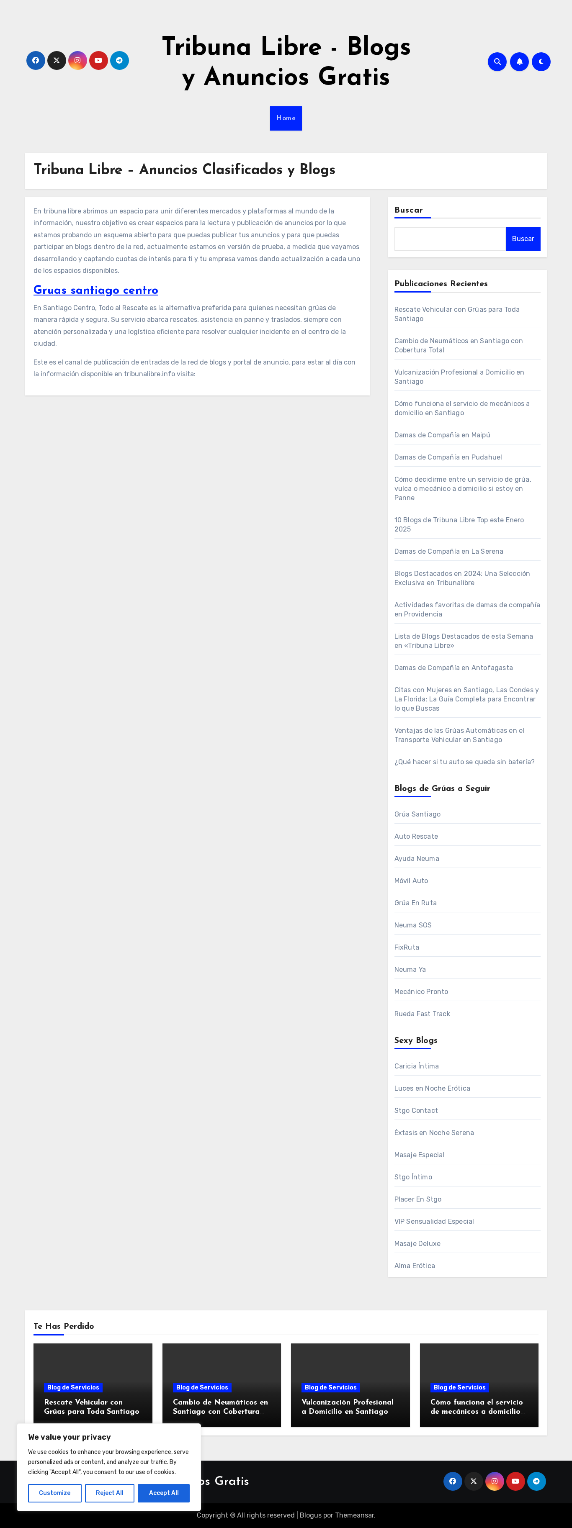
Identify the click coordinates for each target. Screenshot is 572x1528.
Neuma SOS (413, 925)
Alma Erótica (414, 1266)
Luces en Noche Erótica (432, 1088)
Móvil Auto (411, 881)
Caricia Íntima (416, 1066)
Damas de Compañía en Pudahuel (448, 457)
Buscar (409, 210)
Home (286, 118)
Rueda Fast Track (422, 1014)
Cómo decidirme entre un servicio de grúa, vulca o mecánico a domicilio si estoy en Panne (462, 488)
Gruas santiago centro (95, 291)
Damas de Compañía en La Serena (449, 551)
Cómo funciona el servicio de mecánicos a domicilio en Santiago (476, 1412)
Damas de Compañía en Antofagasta (453, 668)
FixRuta (406, 947)
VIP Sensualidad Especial (434, 1221)
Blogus (311, 1515)
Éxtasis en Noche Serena (434, 1133)
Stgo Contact (416, 1111)
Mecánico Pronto (421, 992)
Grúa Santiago (417, 814)
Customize (54, 1493)
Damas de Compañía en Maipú (442, 435)
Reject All (110, 1493)
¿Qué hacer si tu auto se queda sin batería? (464, 762)
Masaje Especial (419, 1155)
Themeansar (354, 1515)
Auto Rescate (416, 836)
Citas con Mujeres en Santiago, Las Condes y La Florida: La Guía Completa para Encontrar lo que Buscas (466, 699)
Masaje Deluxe (417, 1244)
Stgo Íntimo (413, 1177)
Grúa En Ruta (415, 903)
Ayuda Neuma (416, 859)
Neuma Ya (410, 969)
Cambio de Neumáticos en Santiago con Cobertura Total (220, 1412)
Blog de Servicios (73, 1387)
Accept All (164, 1493)
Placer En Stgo (418, 1199)
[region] (109, 1467)
